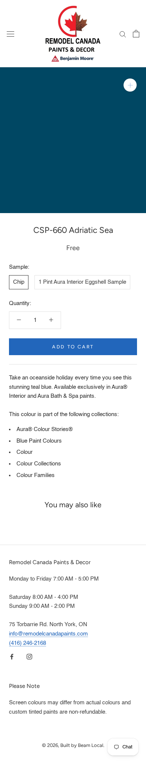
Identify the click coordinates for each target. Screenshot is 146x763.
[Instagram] (29, 656)
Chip (18, 282)
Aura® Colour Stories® (44, 429)
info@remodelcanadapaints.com (48, 634)
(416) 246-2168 (27, 643)
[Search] (122, 34)
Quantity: (20, 303)
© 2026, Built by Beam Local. (73, 745)
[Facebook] (12, 656)
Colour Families (35, 475)
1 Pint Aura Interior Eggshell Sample (82, 282)
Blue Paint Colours (39, 441)
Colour (24, 452)
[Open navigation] (10, 33)
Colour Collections (38, 464)
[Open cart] (136, 33)
